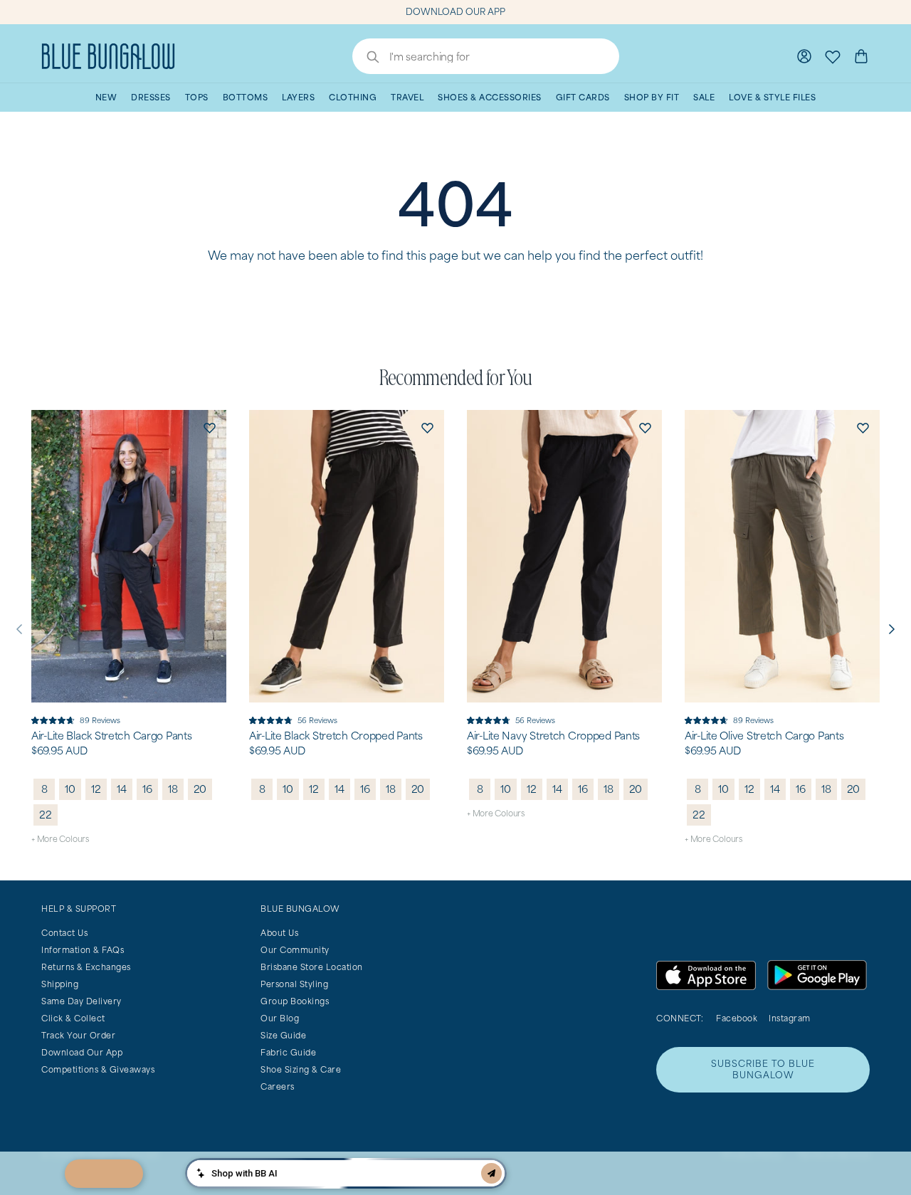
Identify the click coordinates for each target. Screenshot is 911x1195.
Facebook (736, 1018)
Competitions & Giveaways (97, 1069)
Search (366, 58)
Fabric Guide (288, 1052)
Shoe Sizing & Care (300, 1069)
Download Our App (81, 1052)
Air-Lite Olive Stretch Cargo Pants (764, 736)
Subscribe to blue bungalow (763, 1069)
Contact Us (64, 932)
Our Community (295, 949)
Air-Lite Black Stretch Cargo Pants (111, 736)
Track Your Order (78, 1035)
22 (45, 815)
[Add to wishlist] (209, 427)
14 (122, 789)
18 (173, 789)
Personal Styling (294, 984)
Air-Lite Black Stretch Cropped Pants (336, 736)
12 (96, 789)
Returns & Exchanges (86, 967)
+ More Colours (60, 838)
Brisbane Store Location (311, 967)
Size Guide (283, 1035)
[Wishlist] (832, 56)
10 (70, 789)
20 (200, 789)
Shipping (59, 984)
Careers (277, 1086)
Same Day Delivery (81, 1001)
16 (147, 789)
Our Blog (279, 1018)
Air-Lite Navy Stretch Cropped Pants (553, 736)
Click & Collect (73, 1018)
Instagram (790, 1018)
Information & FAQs (82, 949)
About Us (279, 932)
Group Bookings (294, 1001)
